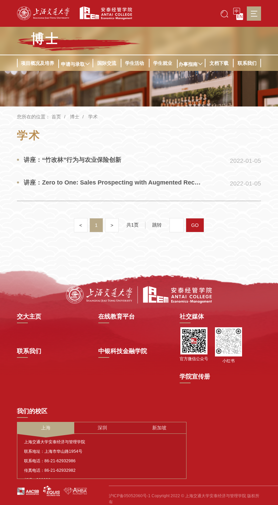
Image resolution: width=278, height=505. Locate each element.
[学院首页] (103, 13)
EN (240, 16)
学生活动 (134, 63)
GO (195, 225)
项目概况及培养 (37, 63)
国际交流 (106, 63)
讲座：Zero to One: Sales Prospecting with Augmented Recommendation (113, 182)
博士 (45, 39)
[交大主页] (43, 13)
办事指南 (188, 64)
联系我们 (247, 63)
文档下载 (219, 63)
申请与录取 (73, 64)
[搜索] (224, 13)
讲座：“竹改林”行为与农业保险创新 (72, 159)
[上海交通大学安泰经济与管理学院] (139, 294)
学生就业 (162, 63)
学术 (93, 116)
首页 (56, 116)
